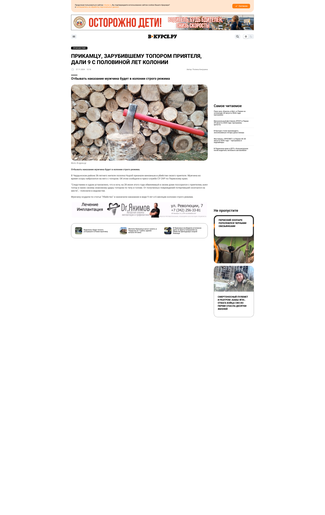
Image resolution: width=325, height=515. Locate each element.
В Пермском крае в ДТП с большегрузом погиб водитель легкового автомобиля (231, 149)
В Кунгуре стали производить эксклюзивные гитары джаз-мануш (229, 132)
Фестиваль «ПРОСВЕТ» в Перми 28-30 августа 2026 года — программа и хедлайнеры (230, 140)
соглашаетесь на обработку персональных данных (97, 7)
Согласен (243, 6)
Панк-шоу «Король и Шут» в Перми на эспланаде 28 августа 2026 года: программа (230, 113)
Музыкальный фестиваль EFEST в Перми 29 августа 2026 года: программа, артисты (231, 123)
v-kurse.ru (107, 5)
